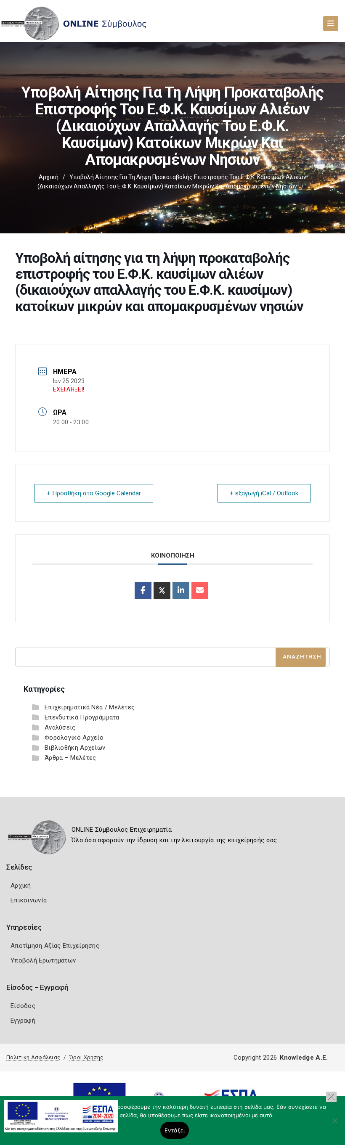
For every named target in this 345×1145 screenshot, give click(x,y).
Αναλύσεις (60, 727)
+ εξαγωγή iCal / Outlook (264, 493)
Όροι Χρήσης (86, 1057)
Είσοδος (23, 1006)
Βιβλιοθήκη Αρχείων (75, 747)
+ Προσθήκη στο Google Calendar (94, 493)
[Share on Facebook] (143, 590)
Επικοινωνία (29, 900)
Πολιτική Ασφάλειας (33, 1057)
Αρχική (48, 177)
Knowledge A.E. (304, 1057)
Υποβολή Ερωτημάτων (43, 960)
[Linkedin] (180, 590)
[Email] (199, 590)
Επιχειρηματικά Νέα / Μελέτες (90, 707)
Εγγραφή (23, 1020)
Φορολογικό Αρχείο (74, 737)
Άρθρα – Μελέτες (70, 758)
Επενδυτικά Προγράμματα (82, 717)
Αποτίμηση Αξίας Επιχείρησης (55, 945)
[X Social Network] (162, 590)
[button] (331, 1097)
